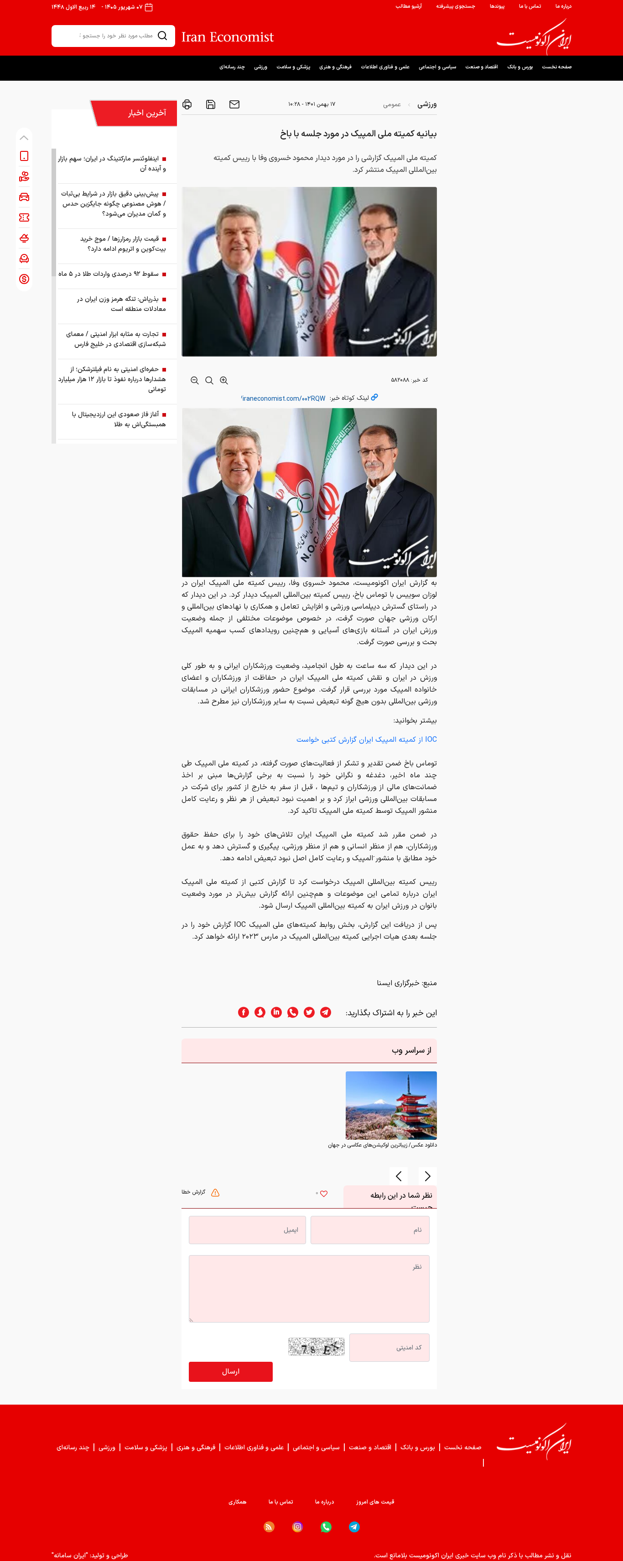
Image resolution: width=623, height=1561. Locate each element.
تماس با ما (530, 6)
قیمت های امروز (375, 1502)
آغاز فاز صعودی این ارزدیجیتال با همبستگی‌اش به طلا (119, 419)
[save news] (209, 104)
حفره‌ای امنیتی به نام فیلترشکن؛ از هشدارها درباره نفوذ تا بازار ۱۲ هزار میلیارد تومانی (112, 379)
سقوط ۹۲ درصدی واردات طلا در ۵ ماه (108, 274)
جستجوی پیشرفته (455, 6)
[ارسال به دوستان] (233, 104)
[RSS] (269, 1526)
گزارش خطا (194, 1192)
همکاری (237, 1502)
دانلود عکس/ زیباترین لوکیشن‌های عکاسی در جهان (382, 1145)
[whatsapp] (290, 1013)
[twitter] (306, 1013)
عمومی (392, 104)
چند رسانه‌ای (232, 67)
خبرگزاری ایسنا (398, 983)
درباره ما (563, 6)
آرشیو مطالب (408, 6)
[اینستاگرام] (297, 1527)
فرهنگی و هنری (335, 67)
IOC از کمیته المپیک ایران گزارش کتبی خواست (366, 739)
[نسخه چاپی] (187, 104)
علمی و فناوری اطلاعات (385, 67)
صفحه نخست (556, 67)
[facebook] (241, 1013)
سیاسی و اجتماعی (437, 67)
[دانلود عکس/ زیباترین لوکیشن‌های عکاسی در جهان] (391, 1105)
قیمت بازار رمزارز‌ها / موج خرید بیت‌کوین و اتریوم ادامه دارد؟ (123, 244)
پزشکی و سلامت (293, 67)
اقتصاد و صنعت (481, 67)
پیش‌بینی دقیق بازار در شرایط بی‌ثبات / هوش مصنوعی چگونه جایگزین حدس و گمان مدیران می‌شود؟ (113, 204)
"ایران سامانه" (70, 1556)
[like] (323, 1194)
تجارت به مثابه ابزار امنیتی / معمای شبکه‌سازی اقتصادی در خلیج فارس (116, 339)
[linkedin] (273, 1013)
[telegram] (330, 1013)
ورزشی (260, 67)
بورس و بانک (520, 67)
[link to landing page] (534, 37)
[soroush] (257, 1013)
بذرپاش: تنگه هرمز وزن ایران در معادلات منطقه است (121, 304)
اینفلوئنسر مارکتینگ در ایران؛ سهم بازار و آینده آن (112, 164)
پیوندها (497, 6)
